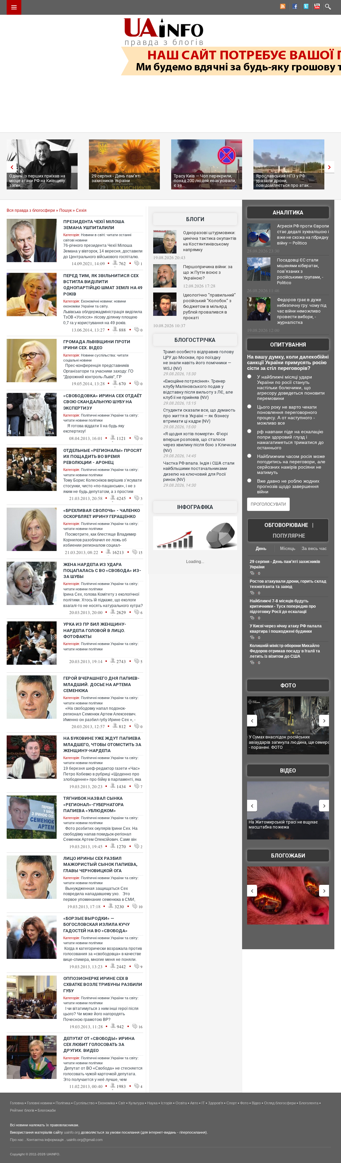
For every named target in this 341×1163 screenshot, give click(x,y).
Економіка (106, 1103)
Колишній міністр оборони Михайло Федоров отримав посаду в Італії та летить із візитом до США (285, 651)
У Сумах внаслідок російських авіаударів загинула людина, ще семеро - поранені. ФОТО (289, 742)
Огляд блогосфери (280, 1103)
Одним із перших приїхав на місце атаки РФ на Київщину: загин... (37, 180)
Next (331, 167)
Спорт (231, 1103)
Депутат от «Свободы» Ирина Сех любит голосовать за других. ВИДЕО (99, 1044)
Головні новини (39, 1103)
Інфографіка (195, 507)
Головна (17, 1103)
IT (203, 1103)
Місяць (287, 548)
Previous (10, 167)
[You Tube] (316, 7)
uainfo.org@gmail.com (85, 1140)
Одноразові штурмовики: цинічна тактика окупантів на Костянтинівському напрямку (209, 241)
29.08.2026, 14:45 (179, 456)
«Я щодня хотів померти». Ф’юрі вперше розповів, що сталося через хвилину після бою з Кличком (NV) (199, 442)
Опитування (288, 345)
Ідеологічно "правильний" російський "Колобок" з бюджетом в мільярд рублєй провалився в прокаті (209, 306)
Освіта (181, 1103)
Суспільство (84, 1103)
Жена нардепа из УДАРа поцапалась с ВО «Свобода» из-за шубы (102, 570)
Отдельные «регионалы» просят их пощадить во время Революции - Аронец (102, 456)
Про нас (17, 1140)
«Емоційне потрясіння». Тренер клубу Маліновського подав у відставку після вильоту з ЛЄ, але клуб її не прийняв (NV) (198, 389)
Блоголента (308, 1103)
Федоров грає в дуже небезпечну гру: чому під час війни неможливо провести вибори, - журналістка (301, 311)
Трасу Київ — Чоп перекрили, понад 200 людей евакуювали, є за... (205, 180)
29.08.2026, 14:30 (179, 485)
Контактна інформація (45, 1140)
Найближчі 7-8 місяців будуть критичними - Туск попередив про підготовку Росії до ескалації (283, 606)
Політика (63, 1103)
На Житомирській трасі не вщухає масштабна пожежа (283, 824)
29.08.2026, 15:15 (179, 403)
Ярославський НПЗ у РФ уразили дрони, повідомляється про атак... (284, 180)
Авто (194, 1103)
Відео (288, 770)
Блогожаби (288, 855)
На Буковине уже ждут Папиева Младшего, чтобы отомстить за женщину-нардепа (102, 744)
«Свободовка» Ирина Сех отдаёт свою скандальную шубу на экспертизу (102, 401)
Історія (166, 1103)
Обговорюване (286, 525)
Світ (121, 1103)
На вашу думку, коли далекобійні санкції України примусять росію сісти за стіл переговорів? (288, 362)
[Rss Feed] (282, 7)
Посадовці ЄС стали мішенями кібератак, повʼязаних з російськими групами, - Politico (300, 271)
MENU (14, 7)
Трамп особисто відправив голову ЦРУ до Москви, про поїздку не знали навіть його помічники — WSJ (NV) (198, 360)
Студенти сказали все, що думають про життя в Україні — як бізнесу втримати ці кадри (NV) (199, 416)
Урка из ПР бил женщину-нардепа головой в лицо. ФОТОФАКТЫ (94, 630)
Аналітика (288, 212)
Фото (288, 685)
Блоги (195, 219)
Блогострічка (194, 340)
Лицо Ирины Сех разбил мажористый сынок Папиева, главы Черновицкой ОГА (100, 864)
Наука (152, 1103)
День (261, 548)
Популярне (289, 536)
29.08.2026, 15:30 (179, 374)
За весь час (314, 548)
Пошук (65, 210)
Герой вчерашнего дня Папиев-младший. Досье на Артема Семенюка (101, 684)
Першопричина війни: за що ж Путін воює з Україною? (207, 272)
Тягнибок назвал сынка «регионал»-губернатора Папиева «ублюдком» (93, 804)
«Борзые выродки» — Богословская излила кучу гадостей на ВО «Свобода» (96, 924)
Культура (136, 1103)
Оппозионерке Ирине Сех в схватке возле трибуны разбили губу (102, 984)
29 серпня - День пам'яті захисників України (116, 178)
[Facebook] (293, 7)
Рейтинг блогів (22, 1110)
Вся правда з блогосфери (31, 210)
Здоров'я (215, 1103)
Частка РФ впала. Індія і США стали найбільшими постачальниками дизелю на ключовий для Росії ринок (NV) (198, 471)
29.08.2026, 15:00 (179, 427)
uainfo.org (72, 1132)
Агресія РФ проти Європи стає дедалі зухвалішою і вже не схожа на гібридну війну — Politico (303, 234)
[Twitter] (304, 7)
